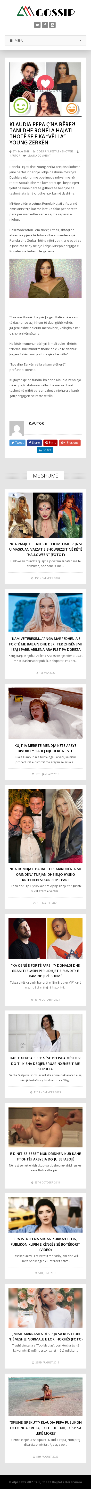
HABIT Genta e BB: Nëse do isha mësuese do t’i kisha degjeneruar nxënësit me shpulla (46, 1063)
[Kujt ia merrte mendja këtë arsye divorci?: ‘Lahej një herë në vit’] (45, 713)
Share (36, 443)
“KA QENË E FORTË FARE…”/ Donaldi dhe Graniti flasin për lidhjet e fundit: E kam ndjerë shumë (45, 971)
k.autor (14, 155)
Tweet (19, 443)
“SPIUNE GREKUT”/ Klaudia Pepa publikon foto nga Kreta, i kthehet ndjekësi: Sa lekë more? (45, 1428)
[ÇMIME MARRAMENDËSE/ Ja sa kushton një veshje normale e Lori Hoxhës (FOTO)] (45, 1308)
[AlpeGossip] (46, 11)
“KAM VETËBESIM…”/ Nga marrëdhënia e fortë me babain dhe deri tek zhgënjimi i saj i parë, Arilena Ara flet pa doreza (45, 644)
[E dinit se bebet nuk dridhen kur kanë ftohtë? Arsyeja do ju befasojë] (45, 1127)
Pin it (52, 443)
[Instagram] (52, 25)
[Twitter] (37, 25)
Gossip (41, 151)
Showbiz (68, 151)
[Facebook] (45, 25)
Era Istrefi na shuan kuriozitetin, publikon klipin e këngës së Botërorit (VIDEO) (45, 1244)
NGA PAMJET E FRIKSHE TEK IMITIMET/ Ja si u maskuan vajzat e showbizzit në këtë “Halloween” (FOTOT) (45, 549)
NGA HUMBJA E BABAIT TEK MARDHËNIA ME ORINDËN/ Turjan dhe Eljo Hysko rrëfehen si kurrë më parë (45, 874)
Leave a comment (39, 155)
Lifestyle (53, 151)
